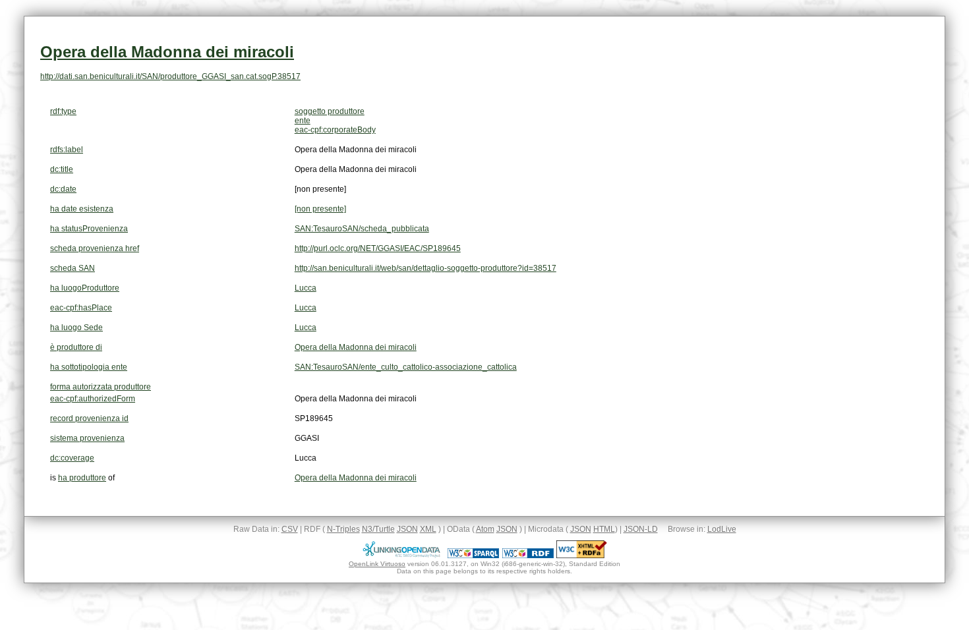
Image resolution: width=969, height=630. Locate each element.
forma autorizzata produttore (100, 386)
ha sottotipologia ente (88, 367)
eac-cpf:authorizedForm (92, 398)
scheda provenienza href (94, 248)
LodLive (721, 529)
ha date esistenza (81, 209)
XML (428, 529)
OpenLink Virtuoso (377, 563)
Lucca (305, 288)
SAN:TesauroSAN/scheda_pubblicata (362, 228)
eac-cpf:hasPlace (81, 307)
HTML (604, 529)
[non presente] (320, 209)
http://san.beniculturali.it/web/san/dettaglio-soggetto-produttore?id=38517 (425, 268)
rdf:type (63, 111)
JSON (407, 529)
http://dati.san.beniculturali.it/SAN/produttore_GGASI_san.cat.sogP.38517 (170, 76)
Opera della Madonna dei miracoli (167, 52)
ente (302, 120)
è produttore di (76, 347)
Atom (485, 529)
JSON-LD (641, 529)
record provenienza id (89, 418)
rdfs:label (66, 149)
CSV (289, 529)
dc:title (61, 169)
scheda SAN (72, 268)
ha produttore (82, 477)
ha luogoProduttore (84, 288)
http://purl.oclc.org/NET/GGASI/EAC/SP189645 (378, 248)
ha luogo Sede (76, 327)
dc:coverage (72, 458)
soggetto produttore (330, 111)
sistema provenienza (87, 438)
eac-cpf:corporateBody (335, 129)
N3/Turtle (378, 529)
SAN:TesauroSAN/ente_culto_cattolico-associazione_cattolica (406, 367)
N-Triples (343, 529)
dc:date (63, 189)
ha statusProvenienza (89, 228)
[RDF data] (528, 555)
